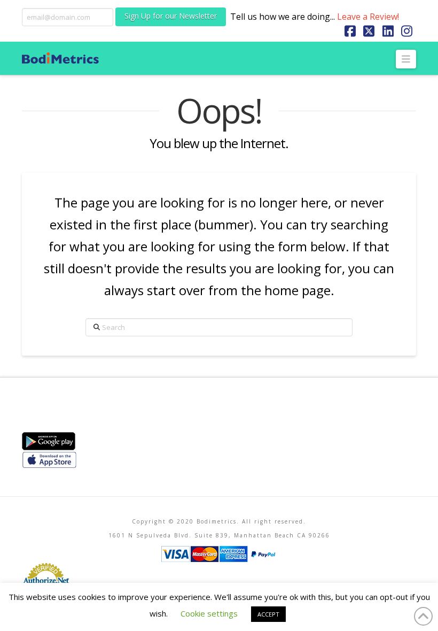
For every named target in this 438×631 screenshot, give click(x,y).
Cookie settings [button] (209, 613)
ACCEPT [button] (268, 614)
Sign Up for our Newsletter (170, 16)
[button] (406, 59)
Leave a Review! (368, 16)
